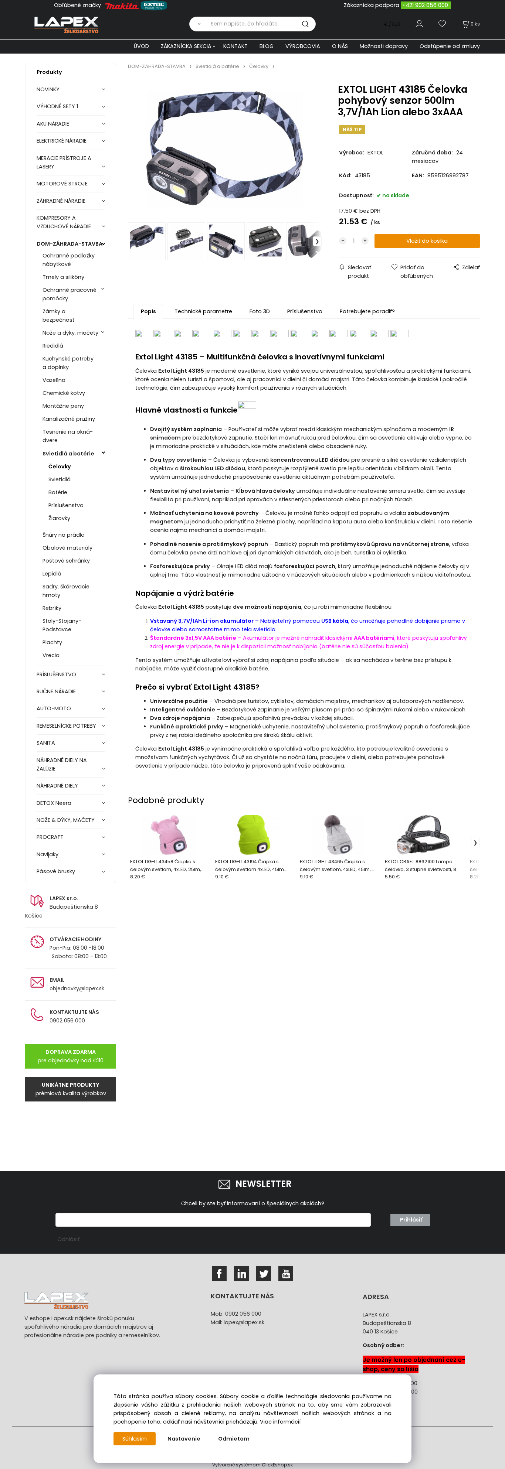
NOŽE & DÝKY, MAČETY (66, 820)
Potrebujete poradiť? (367, 311)
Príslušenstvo (66, 505)
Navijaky (47, 854)
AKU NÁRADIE (53, 123)
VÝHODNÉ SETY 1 (57, 106)
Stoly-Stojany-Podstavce (62, 625)
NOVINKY (48, 89)
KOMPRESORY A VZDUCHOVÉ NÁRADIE (64, 222)
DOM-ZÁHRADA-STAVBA (69, 243)
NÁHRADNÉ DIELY (57, 785)
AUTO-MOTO (54, 708)
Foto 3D (260, 311)
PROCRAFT (50, 837)
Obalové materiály (67, 547)
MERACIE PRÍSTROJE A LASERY (64, 162)
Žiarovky (59, 518)
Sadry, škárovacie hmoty (66, 591)
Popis (148, 311)
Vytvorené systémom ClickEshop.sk (252, 1465)
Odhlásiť (68, 1239)
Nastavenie (183, 1438)
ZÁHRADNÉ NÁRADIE (61, 201)
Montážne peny (63, 406)
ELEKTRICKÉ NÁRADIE (62, 140)
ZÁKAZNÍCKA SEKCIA (186, 46)
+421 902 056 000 (425, 5)
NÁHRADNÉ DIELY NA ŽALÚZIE (62, 764)
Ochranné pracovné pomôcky (69, 294)
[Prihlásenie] (419, 23)
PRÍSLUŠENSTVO (56, 674)
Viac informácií (280, 1421)
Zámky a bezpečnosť (58, 316)
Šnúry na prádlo (64, 535)
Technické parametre (203, 311)
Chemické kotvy (64, 393)
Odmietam (234, 1438)
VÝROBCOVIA (302, 46)
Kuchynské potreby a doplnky (68, 363)
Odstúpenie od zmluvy (450, 46)
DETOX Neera (54, 803)
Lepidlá (52, 573)
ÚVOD (141, 46)
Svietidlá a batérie (68, 453)
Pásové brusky (56, 871)
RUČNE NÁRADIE (56, 691)
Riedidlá (53, 345)
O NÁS (340, 46)
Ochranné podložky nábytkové (69, 260)
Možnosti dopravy (384, 46)
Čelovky (59, 466)
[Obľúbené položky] (442, 23)
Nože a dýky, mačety (70, 332)
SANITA (46, 743)
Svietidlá (59, 479)
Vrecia (51, 655)
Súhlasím (134, 1438)
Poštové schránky (66, 560)
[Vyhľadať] (197, 24)
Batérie (57, 492)
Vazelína (54, 380)
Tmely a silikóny (63, 277)
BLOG (267, 46)
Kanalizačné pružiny (69, 419)
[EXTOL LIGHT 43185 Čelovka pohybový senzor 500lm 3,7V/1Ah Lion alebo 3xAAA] (225, 148)
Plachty (52, 642)
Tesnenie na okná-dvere (68, 436)
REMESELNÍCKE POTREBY (66, 726)
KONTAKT (235, 46)
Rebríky (52, 608)
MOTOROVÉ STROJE (62, 183)
